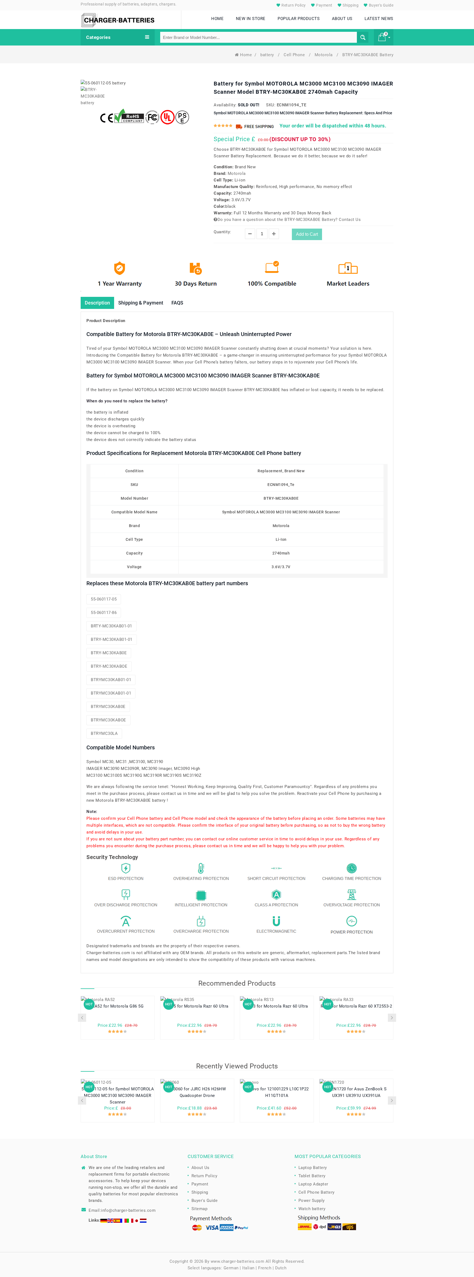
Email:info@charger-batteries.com (122, 1210)
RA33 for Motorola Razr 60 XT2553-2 (356, 1006)
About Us (200, 1167)
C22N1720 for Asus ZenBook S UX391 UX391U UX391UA (356, 1092)
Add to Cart (307, 234)
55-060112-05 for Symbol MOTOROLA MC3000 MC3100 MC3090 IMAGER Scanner (117, 1096)
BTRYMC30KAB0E (108, 706)
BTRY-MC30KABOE (109, 666)
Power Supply (311, 1200)
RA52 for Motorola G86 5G (117, 1006)
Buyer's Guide (380, 5)
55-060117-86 (104, 612)
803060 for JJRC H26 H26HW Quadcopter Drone (197, 1092)
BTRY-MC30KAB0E (109, 652)
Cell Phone (295, 54)
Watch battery (312, 1208)
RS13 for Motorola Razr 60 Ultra (277, 1006)
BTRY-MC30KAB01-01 (111, 639)
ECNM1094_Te (291, 105)
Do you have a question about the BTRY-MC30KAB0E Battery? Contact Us (289, 219)
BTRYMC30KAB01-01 (111, 679)
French (264, 1267)
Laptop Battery (312, 1167)
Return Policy (293, 5)
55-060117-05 (104, 599)
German (231, 1267)
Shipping (350, 5)
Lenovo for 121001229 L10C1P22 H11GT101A (277, 1092)
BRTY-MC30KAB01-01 (111, 626)
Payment (323, 5)
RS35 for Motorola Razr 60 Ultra (197, 1006)
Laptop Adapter (313, 1184)
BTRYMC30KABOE (108, 720)
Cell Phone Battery (316, 1192)
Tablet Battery (312, 1175)
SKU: (270, 105)
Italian (248, 1267)
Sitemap (199, 1208)
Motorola (324, 54)
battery (267, 54)
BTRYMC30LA (104, 733)
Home (246, 54)
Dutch (281, 1267)
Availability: (225, 105)
